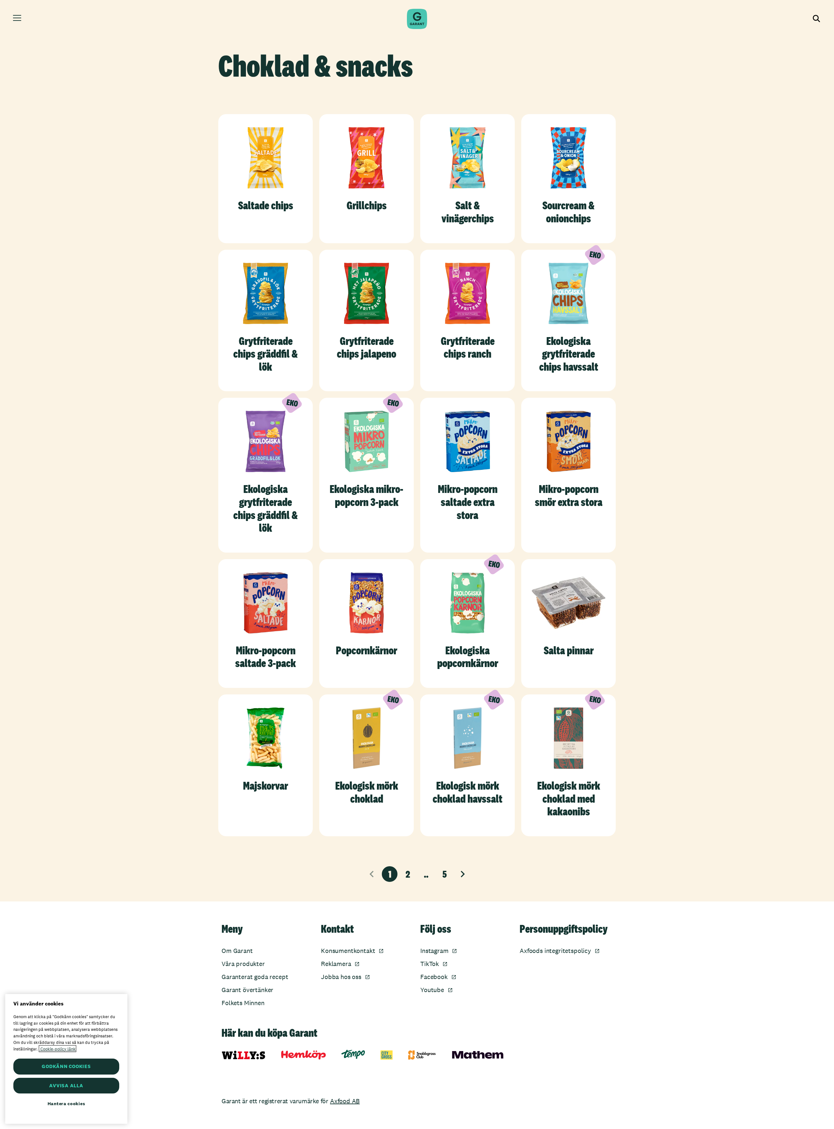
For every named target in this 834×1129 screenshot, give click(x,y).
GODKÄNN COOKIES (66, 1066)
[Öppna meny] (18, 19)
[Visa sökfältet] (815, 18)
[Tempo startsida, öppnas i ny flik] (353, 1054)
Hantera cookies (66, 1104)
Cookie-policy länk (57, 1048)
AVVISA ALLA (66, 1085)
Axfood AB (345, 1101)
